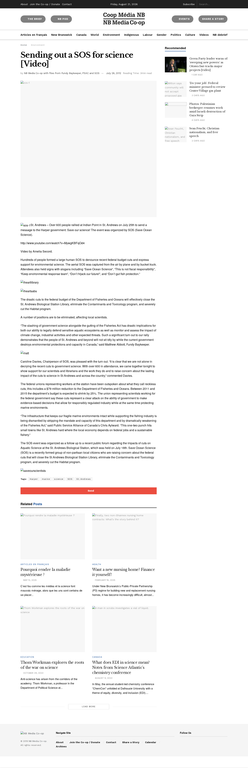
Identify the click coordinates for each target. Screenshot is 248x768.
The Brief (34, 19)
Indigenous (131, 34)
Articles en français (34, 34)
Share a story (213, 19)
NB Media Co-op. (38, 741)
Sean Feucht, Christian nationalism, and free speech (204, 132)
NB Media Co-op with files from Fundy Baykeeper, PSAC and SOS (61, 73)
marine (46, 479)
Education (27, 657)
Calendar (150, 742)
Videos (204, 34)
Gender (161, 34)
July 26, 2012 (113, 73)
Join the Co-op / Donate (45, 4)
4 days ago (198, 120)
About (24, 4)
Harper (34, 479)
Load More (88, 706)
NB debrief (220, 34)
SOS (70, 479)
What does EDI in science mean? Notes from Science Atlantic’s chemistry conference (121, 667)
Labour (148, 34)
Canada (81, 34)
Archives (61, 746)
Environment (111, 34)
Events (184, 19)
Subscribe (189, 4)
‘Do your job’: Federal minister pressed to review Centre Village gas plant (207, 86)
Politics (176, 34)
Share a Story (130, 742)
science (58, 479)
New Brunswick (61, 34)
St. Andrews (83, 479)
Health (96, 564)
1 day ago (197, 74)
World (95, 34)
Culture (190, 34)
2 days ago (198, 140)
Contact (67, 4)
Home (24, 45)
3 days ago (198, 95)
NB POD (62, 19)
